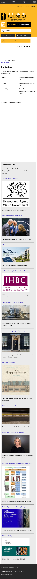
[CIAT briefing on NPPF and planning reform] (16, 262)
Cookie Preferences (6, 571)
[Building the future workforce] (16, 423)
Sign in (33, 6)
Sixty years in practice (8, 362)
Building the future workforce (10, 406)
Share (5, 102)
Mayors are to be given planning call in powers (15, 331)
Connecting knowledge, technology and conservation (17, 463)
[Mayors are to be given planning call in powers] (16, 351)
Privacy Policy (19, 571)
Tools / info (22, 35)
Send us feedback (16, 102)
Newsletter (19, 6)
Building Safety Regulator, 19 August (12, 432)
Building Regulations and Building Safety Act (14, 507)
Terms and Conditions (7, 574)
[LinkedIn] (26, 46)
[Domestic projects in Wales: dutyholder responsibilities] (16, 207)
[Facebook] (21, 46)
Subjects (8, 35)
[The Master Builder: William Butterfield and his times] (16, 395)
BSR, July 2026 (6, 536)
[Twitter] (24, 46)
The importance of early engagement (12, 302)
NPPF (3, 245)
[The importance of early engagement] (16, 320)
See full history (5, 62)
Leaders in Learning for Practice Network (13, 271)
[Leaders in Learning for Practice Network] (16, 291)
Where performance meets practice (12, 215)
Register (27, 6)
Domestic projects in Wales (10, 178)
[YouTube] (29, 46)
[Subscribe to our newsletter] (16, 26)
